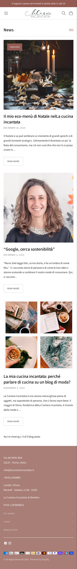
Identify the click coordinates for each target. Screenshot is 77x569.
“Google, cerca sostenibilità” (29, 249)
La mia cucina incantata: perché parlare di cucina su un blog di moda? (37, 379)
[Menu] (6, 13)
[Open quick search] (63, 13)
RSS (71, 29)
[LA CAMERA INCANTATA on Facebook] (5, 543)
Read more (13, 161)
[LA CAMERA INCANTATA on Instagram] (9, 543)
